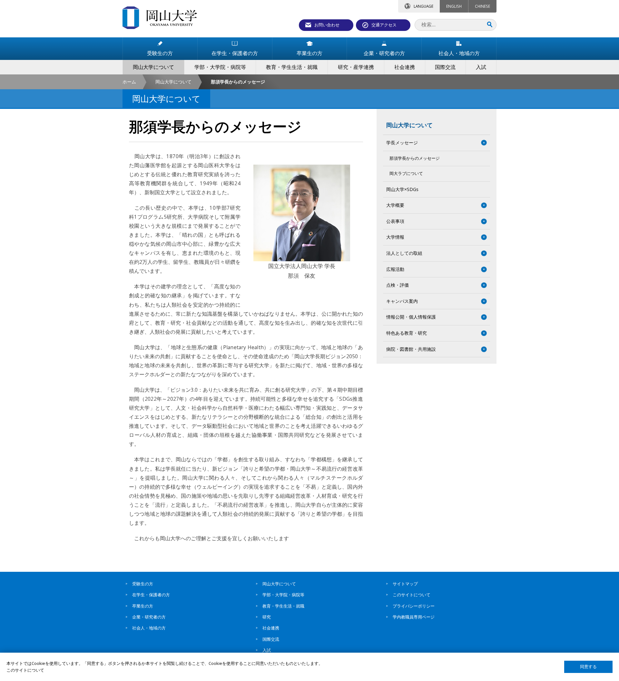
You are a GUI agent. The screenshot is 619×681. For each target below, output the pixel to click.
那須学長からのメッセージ (414, 158)
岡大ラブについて (406, 173)
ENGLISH (454, 6)
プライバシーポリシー (414, 606)
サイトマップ (405, 584)
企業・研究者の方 (149, 617)
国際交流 (270, 639)
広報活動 (395, 269)
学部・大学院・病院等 (283, 595)
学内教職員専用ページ (414, 617)
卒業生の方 (142, 606)
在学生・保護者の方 (151, 595)
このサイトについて (411, 595)
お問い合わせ (326, 25)
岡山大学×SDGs (402, 189)
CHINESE (482, 6)
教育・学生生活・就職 (283, 606)
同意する (588, 666)
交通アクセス (384, 25)
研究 (266, 617)
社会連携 (270, 628)
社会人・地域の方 (149, 628)
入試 (266, 650)
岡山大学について (173, 82)
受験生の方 (142, 584)
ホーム (129, 82)
